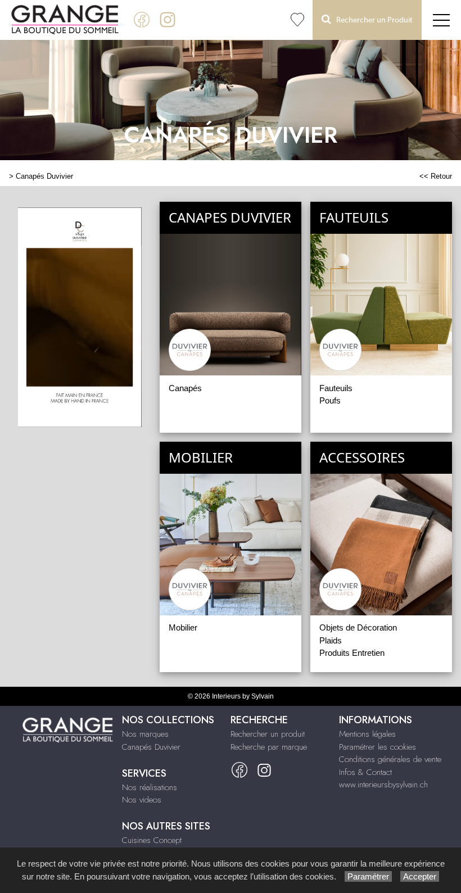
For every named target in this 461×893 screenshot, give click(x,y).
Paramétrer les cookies (377, 747)
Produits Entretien (352, 653)
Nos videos (141, 800)
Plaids (330, 640)
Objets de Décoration (358, 627)
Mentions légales (367, 734)
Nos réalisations (149, 787)
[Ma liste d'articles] (297, 20)
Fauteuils (335, 388)
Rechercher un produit (268, 734)
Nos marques (145, 734)
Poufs (330, 400)
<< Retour (435, 176)
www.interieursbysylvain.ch (383, 784)
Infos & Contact (365, 772)
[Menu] (441, 20)
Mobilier (183, 627)
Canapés (185, 388)
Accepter (420, 876)
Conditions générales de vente (390, 759)
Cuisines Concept (152, 840)
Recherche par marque (269, 747)
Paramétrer (368, 876)
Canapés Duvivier (44, 176)
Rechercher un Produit (372, 20)
